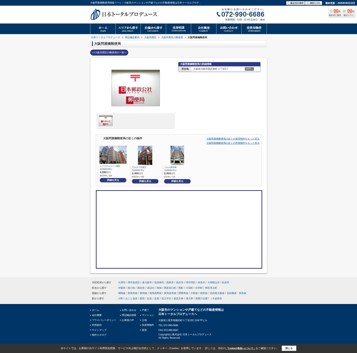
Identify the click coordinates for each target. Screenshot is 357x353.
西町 (180, 287)
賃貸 (144, 330)
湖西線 (121, 293)
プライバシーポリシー (104, 320)
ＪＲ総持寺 (216, 298)
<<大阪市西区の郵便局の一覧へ (109, 52)
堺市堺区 (190, 282)
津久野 (189, 298)
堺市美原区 (134, 282)
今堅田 (121, 287)
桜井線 (204, 293)
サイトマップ (99, 330)
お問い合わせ (129, 310)
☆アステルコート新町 (110, 166)
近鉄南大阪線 (217, 293)
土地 (144, 320)
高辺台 (150, 287)
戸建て (145, 310)
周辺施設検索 (129, 315)
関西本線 (183, 293)
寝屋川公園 (201, 298)
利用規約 (97, 325)
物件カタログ (99, 334)
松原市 (225, 282)
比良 (149, 298)
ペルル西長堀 (170, 167)
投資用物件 (148, 325)
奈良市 (201, 282)
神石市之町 (211, 287)
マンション (148, 315)
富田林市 (159, 282)
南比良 (141, 287)
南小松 (131, 287)
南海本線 (132, 293)
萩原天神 (178, 298)
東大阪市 (147, 282)
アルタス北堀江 (139, 167)
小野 (120, 298)
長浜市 (179, 282)
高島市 (170, 282)
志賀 (156, 298)
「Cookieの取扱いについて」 (240, 348)
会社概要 (97, 315)
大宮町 (189, 287)
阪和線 (143, 293)
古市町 (199, 287)
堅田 (142, 298)
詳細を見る (113, 180)
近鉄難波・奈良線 (236, 293)
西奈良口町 (170, 287)
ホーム (95, 310)
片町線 (194, 293)
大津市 (121, 282)
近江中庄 (166, 298)
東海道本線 (170, 293)
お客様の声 (128, 320)
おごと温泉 (131, 298)
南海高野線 (155, 293)
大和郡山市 (214, 282)
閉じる (289, 348)
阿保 (159, 287)
